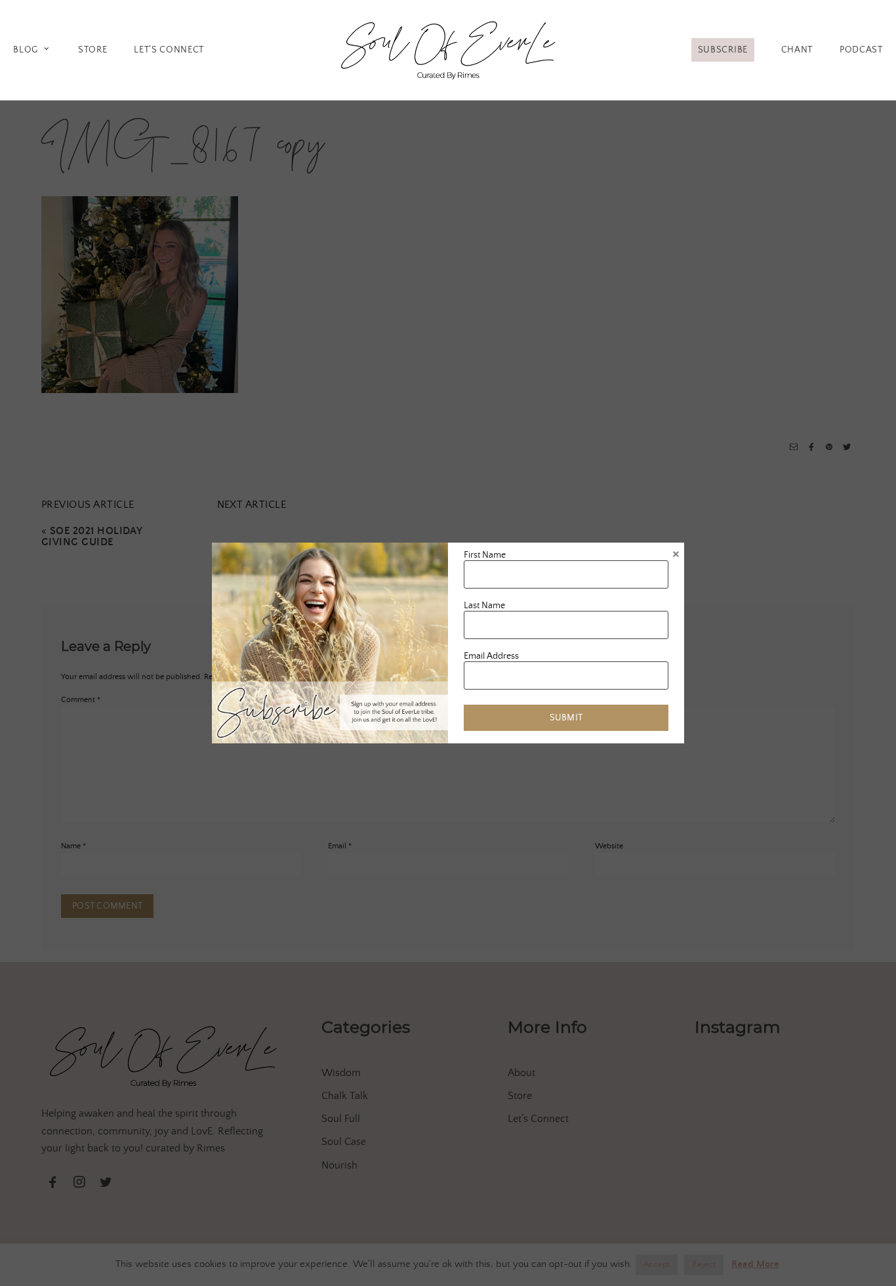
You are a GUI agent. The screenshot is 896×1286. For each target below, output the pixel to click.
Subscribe (723, 50)
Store (92, 50)
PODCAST (861, 50)
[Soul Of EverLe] (448, 48)
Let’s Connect (169, 50)
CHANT (797, 50)
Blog (25, 50)
